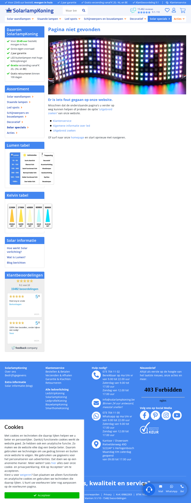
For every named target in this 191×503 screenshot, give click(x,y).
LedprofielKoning (56, 400)
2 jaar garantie (18, 53)
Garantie (51, 379)
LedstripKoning (55, 393)
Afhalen (67, 375)
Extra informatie (15, 382)
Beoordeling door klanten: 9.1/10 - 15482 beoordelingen (95, 498)
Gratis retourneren (21, 73)
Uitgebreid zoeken (64, 130)
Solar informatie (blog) (19, 386)
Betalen (65, 371)
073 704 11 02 (111, 371)
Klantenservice (178, 2)
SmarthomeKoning (57, 408)
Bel (182, 491)
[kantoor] (96, 444)
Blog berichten (16, 262)
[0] (182, 10)
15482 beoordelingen (24, 289)
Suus (11, 333)
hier (53, 463)
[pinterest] (155, 415)
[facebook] (144, 415)
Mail (160, 491)
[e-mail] (96, 403)
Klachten (65, 379)
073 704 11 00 (111, 412)
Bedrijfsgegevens (15, 375)
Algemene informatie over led (71, 125)
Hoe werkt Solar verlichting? (17, 250)
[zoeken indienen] (84, 10)
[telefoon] (96, 375)
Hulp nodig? (99, 368)
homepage (77, 137)
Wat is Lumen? (16, 257)
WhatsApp (171, 491)
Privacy (108, 494)
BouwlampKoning (57, 404)
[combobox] (71, 10)
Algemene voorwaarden (86, 494)
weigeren (26, 475)
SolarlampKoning (16, 368)
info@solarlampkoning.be (119, 399)
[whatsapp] (96, 416)
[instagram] (166, 415)
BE (24, 69)
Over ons (10, 371)
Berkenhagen (15, 304)
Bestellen (51, 371)
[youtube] (177, 415)
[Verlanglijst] (167, 10)
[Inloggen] (173, 10)
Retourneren (53, 383)
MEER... (37, 314)
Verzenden (52, 375)
